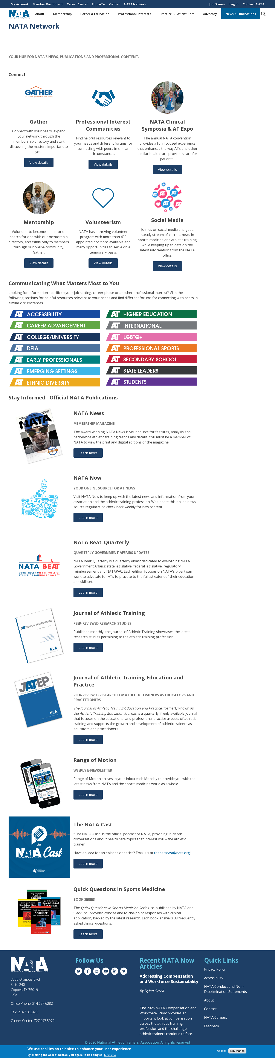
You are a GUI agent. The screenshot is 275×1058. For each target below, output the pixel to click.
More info (110, 1054)
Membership (62, 14)
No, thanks (237, 1050)
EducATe (98, 4)
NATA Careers (215, 1017)
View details (38, 162)
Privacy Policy (215, 969)
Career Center (77, 4)
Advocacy (210, 14)
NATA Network (135, 4)
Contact (210, 1008)
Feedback (211, 1026)
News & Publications (241, 14)
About (39, 14)
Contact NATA (253, 4)
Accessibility (213, 977)
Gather (114, 4)
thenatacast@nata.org (172, 852)
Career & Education (94, 14)
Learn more (88, 453)
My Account (19, 4)
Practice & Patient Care (177, 14)
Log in (233, 4)
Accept (221, 1050)
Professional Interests (134, 14)
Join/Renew (217, 4)
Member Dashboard (48, 4)
